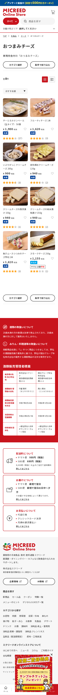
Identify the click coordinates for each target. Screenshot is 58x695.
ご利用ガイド (47, 650)
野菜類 (22, 615)
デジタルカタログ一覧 (33, 602)
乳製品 (14, 36)
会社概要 (7, 655)
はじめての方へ (10, 650)
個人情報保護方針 (10, 667)
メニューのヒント (11, 602)
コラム (35, 650)
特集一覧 (39, 596)
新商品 (6, 596)
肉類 (14, 615)
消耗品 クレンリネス (34, 631)
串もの (45, 615)
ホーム (5, 691)
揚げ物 (6, 621)
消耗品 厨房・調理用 (12, 631)
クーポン (27, 596)
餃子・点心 (17, 621)
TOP (5, 36)
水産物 (6, 615)
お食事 (29, 621)
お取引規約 (7, 662)
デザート (48, 621)
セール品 (16, 596)
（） (20, 138)
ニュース (25, 650)
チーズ (23, 36)
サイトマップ (8, 672)
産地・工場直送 (34, 636)
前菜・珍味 (34, 615)
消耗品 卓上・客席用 (40, 626)
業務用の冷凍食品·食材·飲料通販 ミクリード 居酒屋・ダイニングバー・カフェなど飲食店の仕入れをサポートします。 (29, 558)
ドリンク (7, 626)
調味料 (24, 626)
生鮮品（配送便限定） (13, 636)
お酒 (16, 626)
